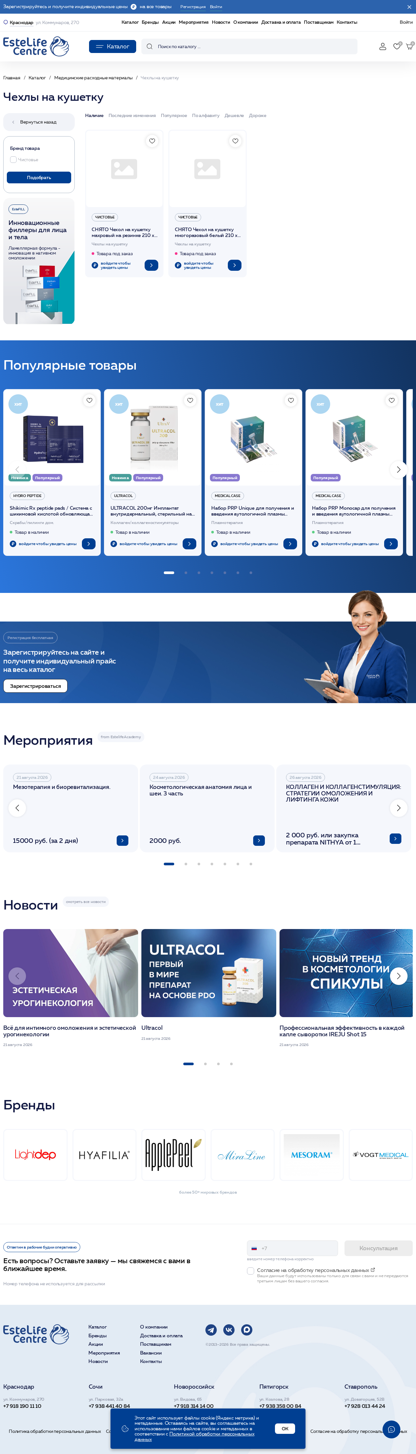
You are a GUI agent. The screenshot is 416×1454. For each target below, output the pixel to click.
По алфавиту (206, 115)
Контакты (347, 22)
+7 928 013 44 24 (364, 1406)
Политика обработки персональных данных (55, 1431)
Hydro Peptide (27, 495)
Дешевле (234, 115)
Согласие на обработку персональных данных (358, 1431)
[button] (399, 469)
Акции (169, 22)
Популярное (174, 115)
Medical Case (227, 495)
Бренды (150, 22)
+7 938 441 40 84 (109, 1406)
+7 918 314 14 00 (194, 1406)
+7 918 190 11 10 (22, 1406)
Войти (406, 22)
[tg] (211, 1330)
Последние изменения (132, 115)
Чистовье (104, 217)
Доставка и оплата (281, 22)
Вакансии (151, 1353)
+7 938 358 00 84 (280, 1406)
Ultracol (123, 495)
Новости (221, 22)
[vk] (229, 1330)
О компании (245, 22)
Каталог (130, 22)
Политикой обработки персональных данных (194, 1436)
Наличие (94, 115)
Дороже (257, 115)
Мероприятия (194, 22)
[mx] (247, 1330)
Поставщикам (318, 22)
